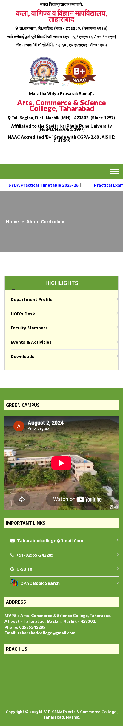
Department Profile (32, 299)
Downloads (22, 356)
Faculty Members (29, 328)
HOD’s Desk (23, 314)
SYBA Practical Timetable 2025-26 (40, 185)
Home (12, 221)
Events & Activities (31, 342)
